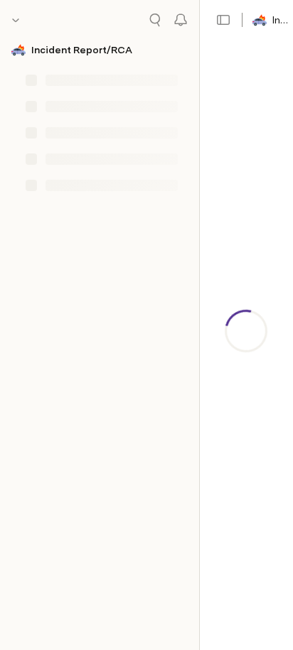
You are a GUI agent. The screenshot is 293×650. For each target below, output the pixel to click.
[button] (223, 20)
